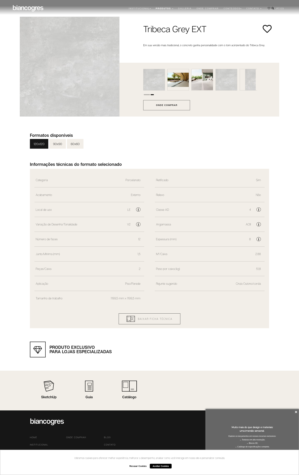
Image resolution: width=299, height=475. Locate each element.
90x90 (57, 144)
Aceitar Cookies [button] (161, 466)
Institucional (39, 445)
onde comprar (166, 105)
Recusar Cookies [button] (138, 466)
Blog (107, 437)
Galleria (185, 8)
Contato (110, 445)
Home (33, 437)
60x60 (75, 144)
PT (278, 8)
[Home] (28, 8)
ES (282, 8)
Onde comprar (208, 8)
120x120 (39, 144)
